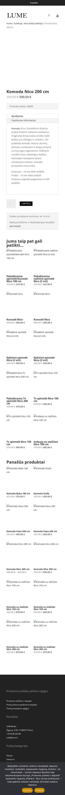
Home (9, 23)
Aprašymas (17, 116)
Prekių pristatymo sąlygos (17, 708)
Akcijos (9, 755)
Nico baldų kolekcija (33, 23)
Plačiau (39, 790)
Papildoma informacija (23, 120)
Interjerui (10, 759)
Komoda (16, 128)
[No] (61, 778)
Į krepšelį (26, 203)
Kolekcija (18, 23)
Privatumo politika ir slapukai (19, 701)
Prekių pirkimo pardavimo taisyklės (21, 704)
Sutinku (27, 790)
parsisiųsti (15, 226)
